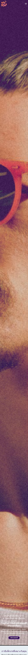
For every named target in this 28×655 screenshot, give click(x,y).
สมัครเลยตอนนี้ (14, 637)
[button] (26, 3)
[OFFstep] (4, 3)
